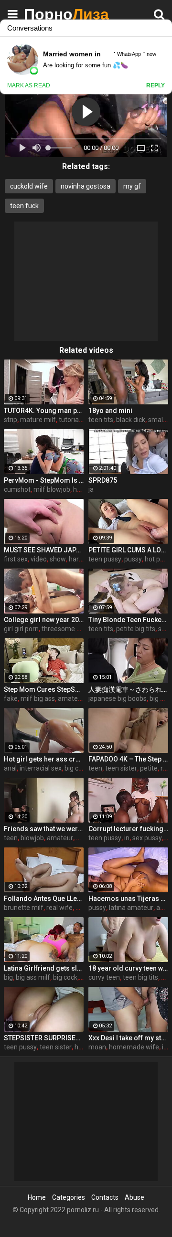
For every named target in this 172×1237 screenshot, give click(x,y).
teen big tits (140, 977)
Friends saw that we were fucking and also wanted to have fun (44, 829)
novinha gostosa (85, 186)
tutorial (69, 419)
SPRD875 (102, 480)
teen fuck (24, 206)
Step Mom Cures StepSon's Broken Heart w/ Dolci (44, 689)
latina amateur (131, 907)
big (8, 977)
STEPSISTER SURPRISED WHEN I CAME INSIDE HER (44, 1038)
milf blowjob (51, 489)
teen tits (100, 419)
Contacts (104, 1197)
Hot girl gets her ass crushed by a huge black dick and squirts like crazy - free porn (44, 759)
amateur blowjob (83, 698)
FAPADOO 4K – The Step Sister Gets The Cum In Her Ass (128, 759)
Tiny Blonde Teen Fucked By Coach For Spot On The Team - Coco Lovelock (128, 620)
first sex (16, 559)
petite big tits (135, 629)
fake (11, 698)
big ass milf (33, 977)
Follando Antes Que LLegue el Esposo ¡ (44, 898)
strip (10, 419)
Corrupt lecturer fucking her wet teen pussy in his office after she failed (128, 829)
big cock (76, 768)
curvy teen (104, 977)
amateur (60, 838)
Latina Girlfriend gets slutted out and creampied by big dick (44, 968)
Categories (68, 1197)
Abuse (134, 1197)
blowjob (32, 838)
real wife (59, 907)
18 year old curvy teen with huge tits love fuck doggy (128, 968)
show (58, 559)
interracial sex (41, 768)
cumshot (17, 489)
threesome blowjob (71, 629)
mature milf (38, 419)
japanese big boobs (117, 698)
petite (149, 768)
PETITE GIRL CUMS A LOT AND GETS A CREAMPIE (128, 550)
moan (97, 1047)
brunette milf (23, 907)
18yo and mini (110, 410)
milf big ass (38, 698)
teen (95, 768)
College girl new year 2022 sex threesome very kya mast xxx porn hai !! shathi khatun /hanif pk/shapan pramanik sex (44, 620)
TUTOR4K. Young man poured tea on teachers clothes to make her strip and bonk (44, 410)
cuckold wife (29, 186)
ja (91, 489)
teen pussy (104, 559)
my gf (132, 186)
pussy (133, 559)
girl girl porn (21, 629)
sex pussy (147, 838)
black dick (130, 419)
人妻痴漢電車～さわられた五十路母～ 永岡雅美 (128, 689)
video (39, 559)
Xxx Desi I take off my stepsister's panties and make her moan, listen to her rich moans (128, 1038)
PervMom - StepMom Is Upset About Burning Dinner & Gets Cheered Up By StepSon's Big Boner (44, 480)
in (126, 838)
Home (37, 1197)
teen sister (121, 768)
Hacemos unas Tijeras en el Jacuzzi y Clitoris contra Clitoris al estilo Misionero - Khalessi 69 (128, 898)
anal (10, 768)
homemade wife (134, 1047)
